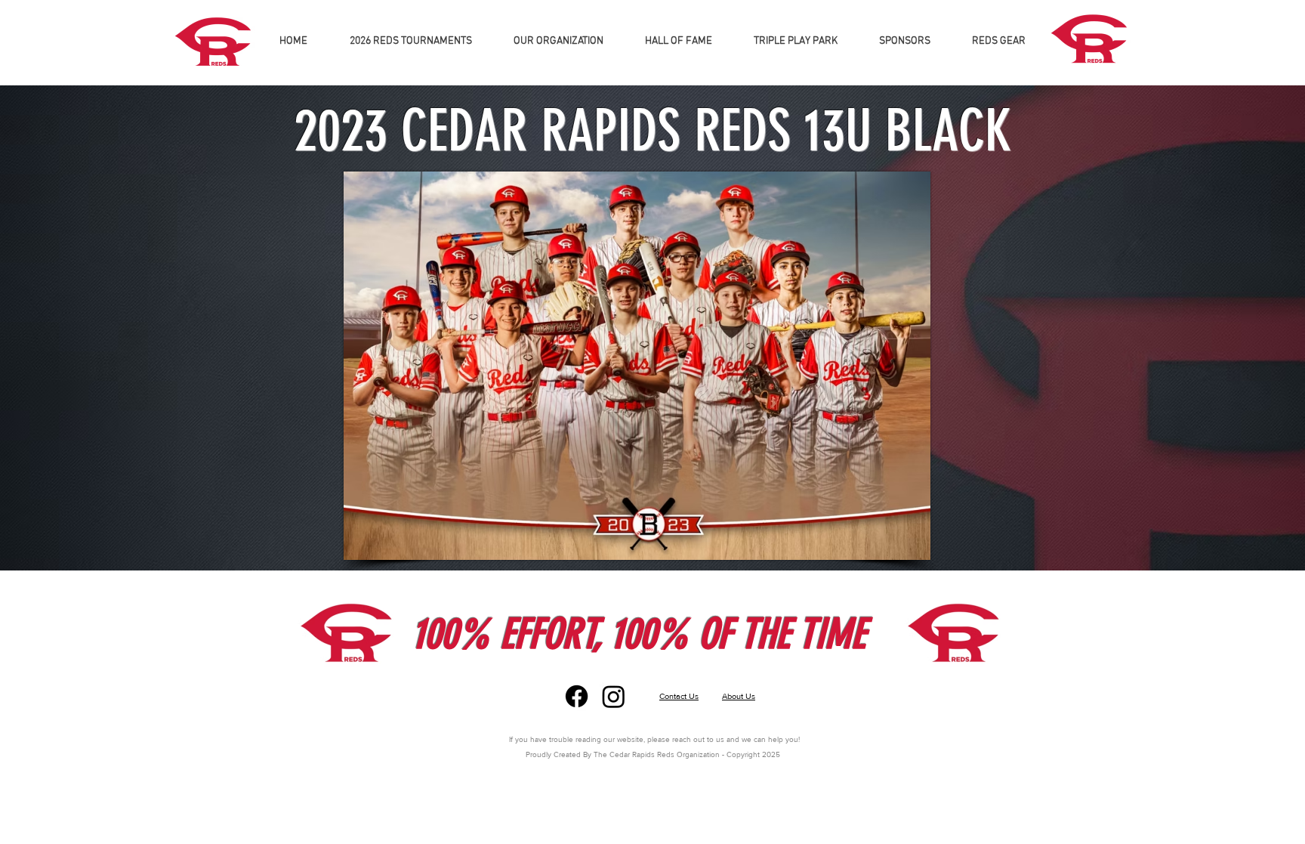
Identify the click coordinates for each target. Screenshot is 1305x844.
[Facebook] (576, 696)
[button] (558, 41)
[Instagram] (613, 696)
